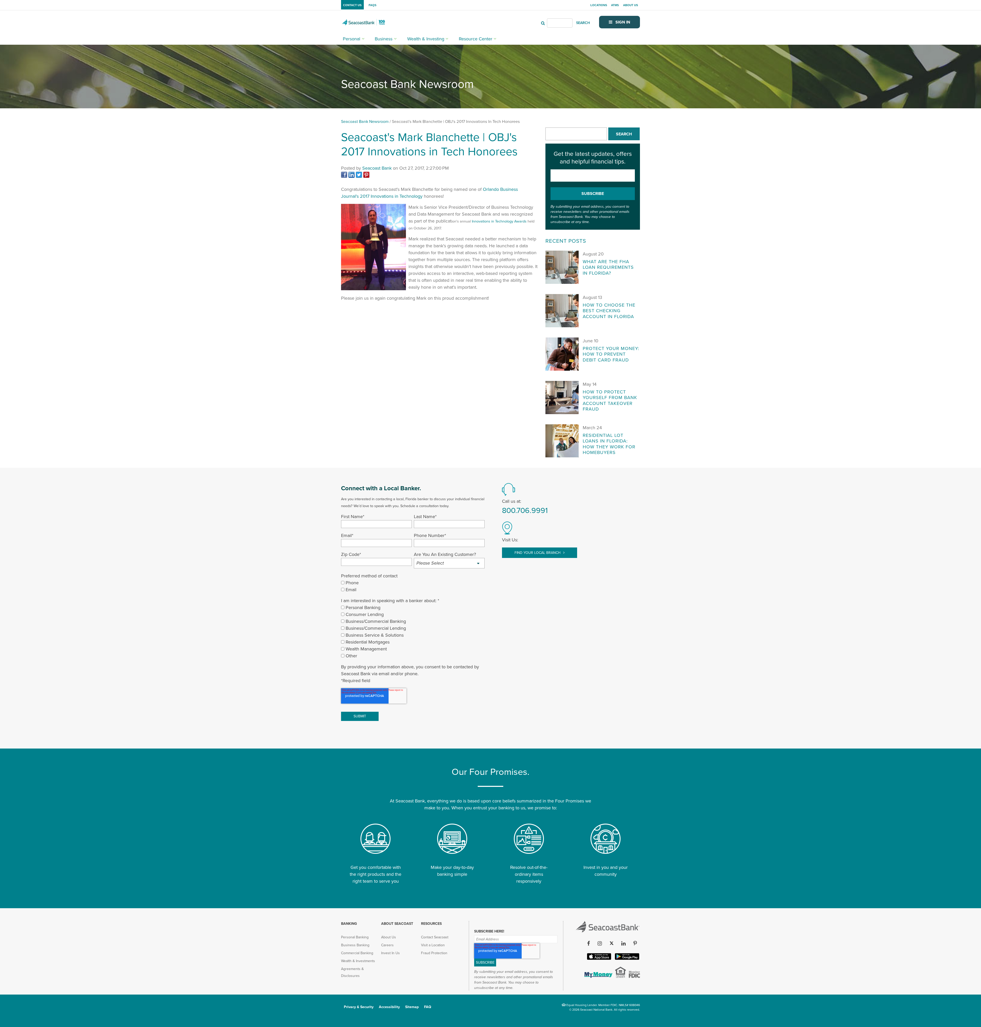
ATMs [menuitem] (615, 5)
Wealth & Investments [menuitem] (358, 961)
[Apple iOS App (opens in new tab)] (598, 959)
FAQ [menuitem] (427, 1007)
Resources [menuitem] (431, 923)
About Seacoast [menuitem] (397, 923)
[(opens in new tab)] (344, 176)
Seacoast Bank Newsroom (365, 121)
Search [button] (624, 134)
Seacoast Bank (377, 168)
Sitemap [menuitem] (412, 1007)
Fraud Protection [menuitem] (434, 953)
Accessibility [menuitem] (389, 1007)
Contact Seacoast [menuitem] (434, 937)
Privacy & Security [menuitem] (358, 1007)
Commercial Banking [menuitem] (357, 953)
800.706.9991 (525, 510)
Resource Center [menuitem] (475, 39)
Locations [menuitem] (598, 5)
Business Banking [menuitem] (355, 945)
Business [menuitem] (383, 39)
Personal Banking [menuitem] (355, 937)
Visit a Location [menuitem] (433, 945)
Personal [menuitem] (351, 39)
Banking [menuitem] (349, 923)
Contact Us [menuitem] (352, 5)
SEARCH (583, 23)
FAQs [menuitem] (372, 5)
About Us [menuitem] (630, 5)
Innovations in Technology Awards (499, 221)
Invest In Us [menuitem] (390, 953)
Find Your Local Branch (538, 553)
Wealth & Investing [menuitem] (425, 39)
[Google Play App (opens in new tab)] (626, 959)
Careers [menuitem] (387, 945)
